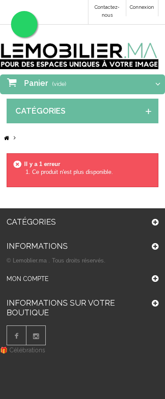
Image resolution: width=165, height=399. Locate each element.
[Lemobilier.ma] (79, 50)
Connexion (142, 7)
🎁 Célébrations (22, 350)
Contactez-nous (107, 11)
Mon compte (27, 278)
